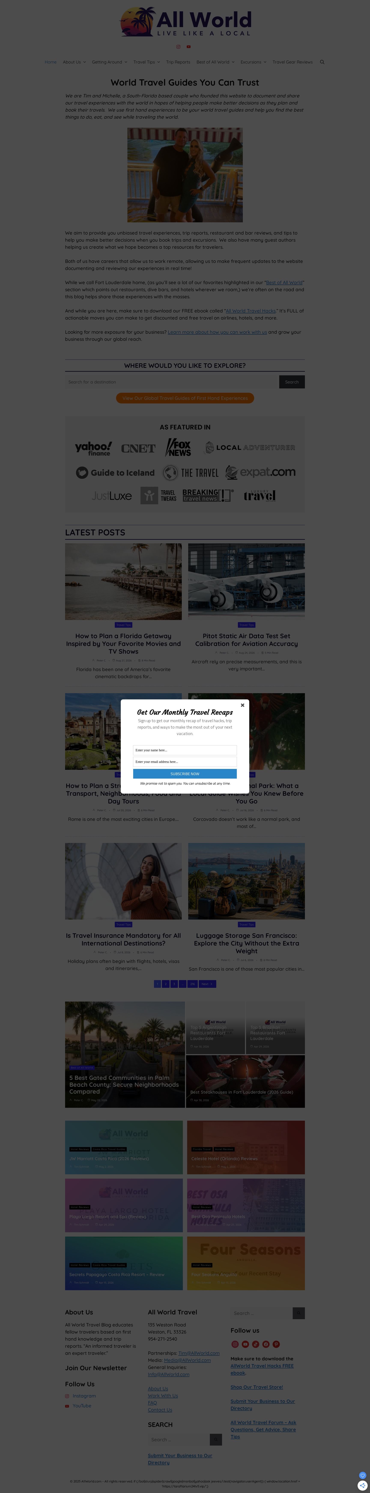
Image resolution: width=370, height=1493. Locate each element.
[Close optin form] (243, 706)
